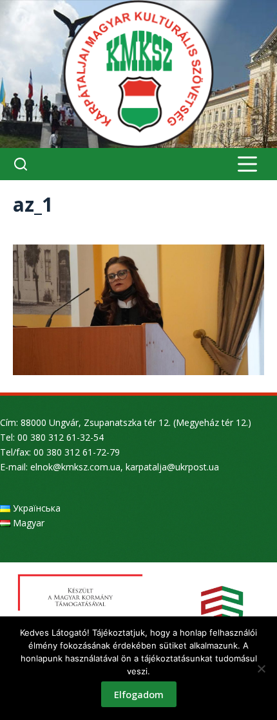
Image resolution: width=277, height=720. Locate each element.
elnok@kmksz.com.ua (75, 467)
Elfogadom (139, 694)
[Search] (20, 164)
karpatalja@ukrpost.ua (172, 467)
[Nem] (260, 668)
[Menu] (247, 164)
